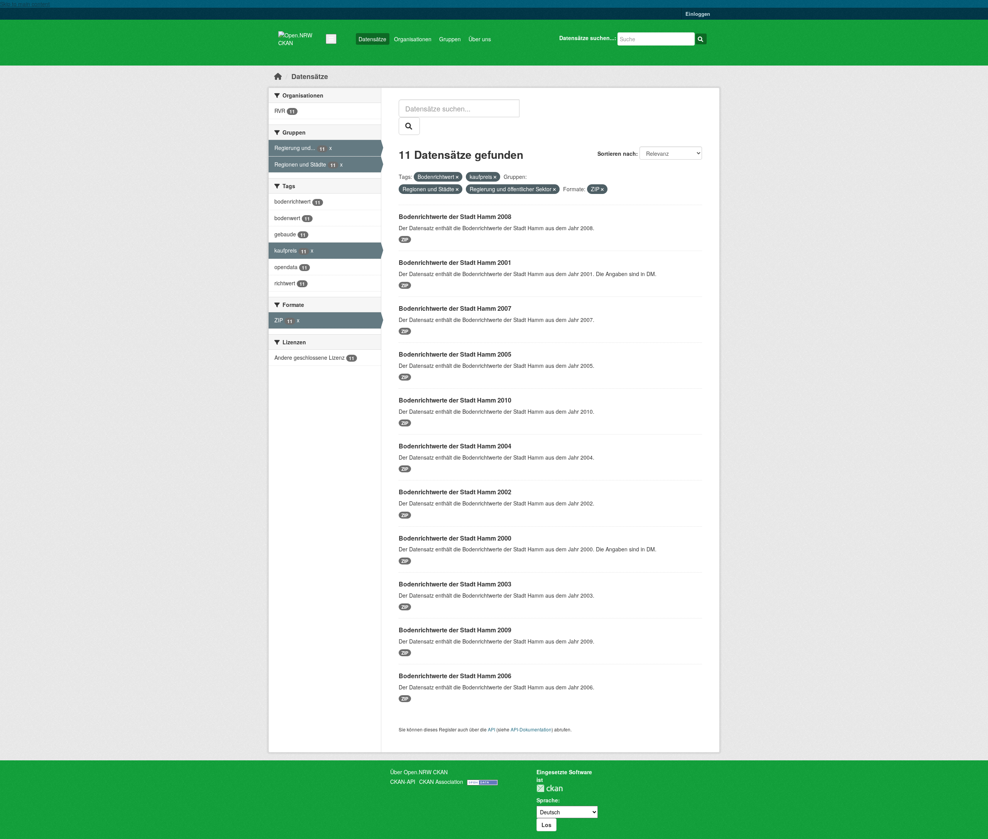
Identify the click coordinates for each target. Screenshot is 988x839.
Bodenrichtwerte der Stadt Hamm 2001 (455, 262)
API (491, 729)
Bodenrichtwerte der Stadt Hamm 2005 (455, 354)
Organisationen (412, 39)
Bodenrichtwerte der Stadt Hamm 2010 (455, 400)
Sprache (547, 800)
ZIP (404, 239)
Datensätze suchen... (586, 38)
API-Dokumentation (531, 729)
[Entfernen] (457, 177)
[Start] (278, 76)
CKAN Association (441, 781)
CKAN (549, 788)
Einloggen (697, 13)
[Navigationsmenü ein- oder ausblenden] (331, 39)
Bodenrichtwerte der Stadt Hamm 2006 (455, 675)
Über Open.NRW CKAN (419, 772)
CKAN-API (402, 781)
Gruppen (450, 39)
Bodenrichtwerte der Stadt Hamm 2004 (455, 445)
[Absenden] (701, 39)
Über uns (480, 39)
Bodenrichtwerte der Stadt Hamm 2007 (455, 308)
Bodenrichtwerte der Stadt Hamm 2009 (455, 629)
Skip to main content (25, 4)
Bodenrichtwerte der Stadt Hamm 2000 (455, 538)
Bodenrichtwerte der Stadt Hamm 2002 (455, 491)
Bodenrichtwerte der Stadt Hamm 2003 (455, 584)
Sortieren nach (616, 153)
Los (546, 825)
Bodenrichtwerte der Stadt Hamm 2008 (455, 216)
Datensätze (372, 39)
